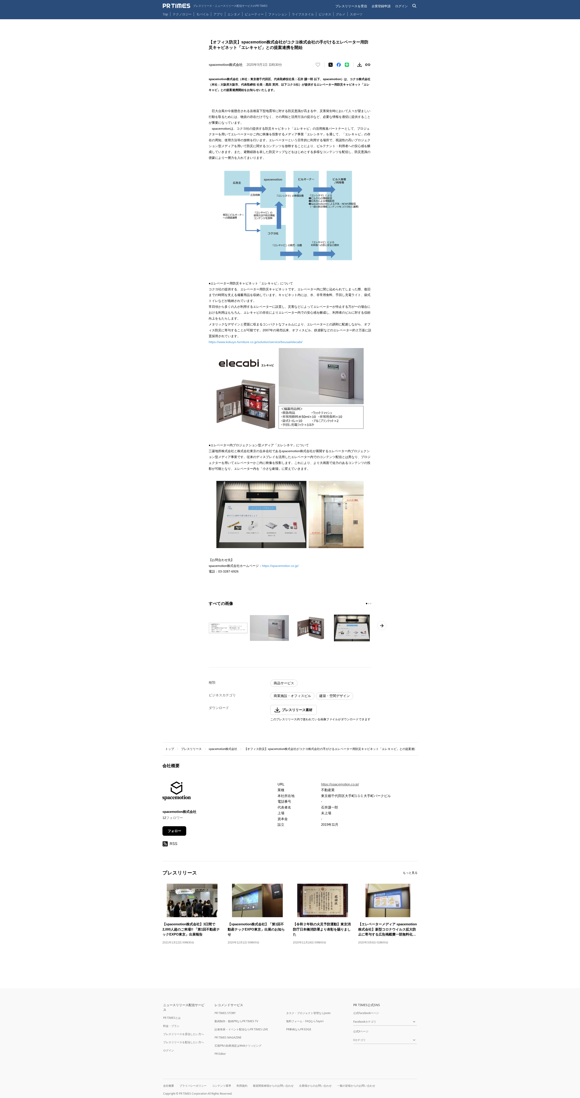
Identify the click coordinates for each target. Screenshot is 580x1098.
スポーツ (356, 14)
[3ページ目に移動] (370, 603)
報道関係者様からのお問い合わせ (273, 1086)
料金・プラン (171, 1026)
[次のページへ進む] (381, 625)
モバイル (202, 14)
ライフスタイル (303, 14)
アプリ (218, 14)
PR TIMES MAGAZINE (228, 1037)
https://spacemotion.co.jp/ (280, 566)
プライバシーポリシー (193, 1086)
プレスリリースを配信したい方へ (183, 1042)
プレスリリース (191, 749)
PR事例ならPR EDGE (298, 1029)
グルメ (340, 14)
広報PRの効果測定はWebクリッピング (238, 1046)
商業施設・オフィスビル (292, 696)
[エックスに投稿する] (330, 64)
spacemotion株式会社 (223, 749)
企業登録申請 (381, 6)
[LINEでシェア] (346, 64)
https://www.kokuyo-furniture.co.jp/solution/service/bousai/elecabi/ (255, 342)
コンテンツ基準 (221, 1086)
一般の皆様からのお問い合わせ (356, 1086)
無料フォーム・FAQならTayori (305, 1021)
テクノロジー (182, 14)
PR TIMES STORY (225, 1013)
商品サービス (284, 683)
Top (165, 14)
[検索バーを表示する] (414, 6)
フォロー (174, 831)
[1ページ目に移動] (366, 603)
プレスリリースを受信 (351, 6)
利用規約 (242, 1086)
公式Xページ (360, 1031)
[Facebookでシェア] (338, 64)
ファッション (277, 14)
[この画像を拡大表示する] (228, 628)
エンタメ (233, 14)
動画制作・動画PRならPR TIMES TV (236, 1021)
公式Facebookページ (366, 1013)
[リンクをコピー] (367, 64)
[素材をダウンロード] (359, 64)
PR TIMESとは (172, 1018)
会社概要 (168, 1086)
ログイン (401, 6)
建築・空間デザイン (334, 696)
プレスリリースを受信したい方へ (183, 1034)
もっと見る (410, 872)
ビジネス (325, 14)
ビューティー (254, 14)
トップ (169, 749)
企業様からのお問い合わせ (315, 1086)
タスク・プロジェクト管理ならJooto (308, 1013)
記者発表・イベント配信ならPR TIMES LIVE (241, 1029)
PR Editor (220, 1054)
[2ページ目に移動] (368, 603)
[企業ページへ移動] (176, 792)
